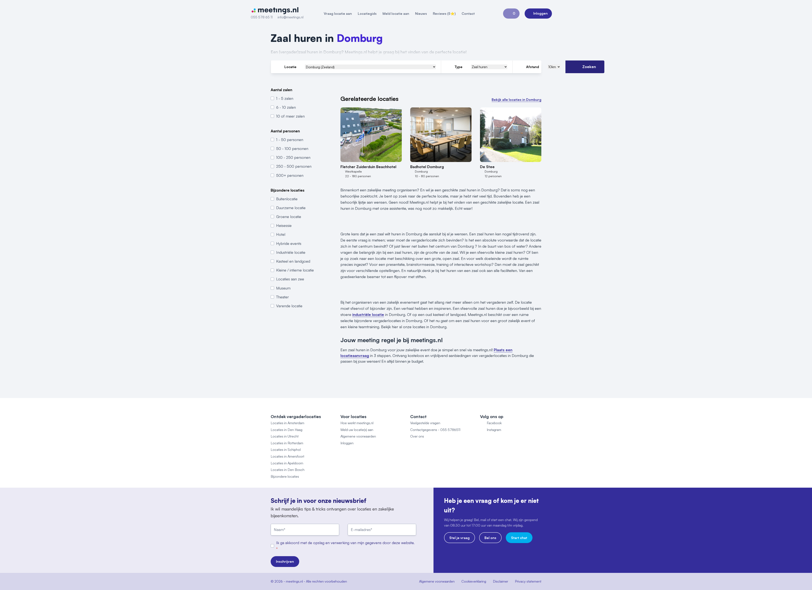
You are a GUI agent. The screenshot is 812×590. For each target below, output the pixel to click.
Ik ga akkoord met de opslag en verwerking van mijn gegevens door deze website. (345, 542)
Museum (283, 287)
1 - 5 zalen (284, 98)
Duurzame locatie (291, 207)
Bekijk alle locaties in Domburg (516, 99)
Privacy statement (528, 581)
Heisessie (284, 225)
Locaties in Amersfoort (287, 456)
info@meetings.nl (290, 17)
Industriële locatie (290, 252)
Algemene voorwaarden (358, 436)
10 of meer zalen (290, 116)
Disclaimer (500, 581)
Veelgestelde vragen (425, 423)
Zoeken (589, 66)
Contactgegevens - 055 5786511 (435, 430)
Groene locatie (288, 216)
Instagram (494, 430)
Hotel (280, 234)
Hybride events (288, 243)
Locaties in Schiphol (286, 449)
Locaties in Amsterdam (287, 423)
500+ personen (289, 175)
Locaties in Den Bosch (287, 470)
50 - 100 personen (292, 148)
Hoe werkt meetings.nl (356, 423)
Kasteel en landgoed (293, 261)
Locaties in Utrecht (285, 436)
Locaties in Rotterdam (287, 443)
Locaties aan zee (290, 279)
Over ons (417, 436)
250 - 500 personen (293, 166)
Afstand (532, 67)
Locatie (290, 67)
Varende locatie (289, 305)
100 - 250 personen (293, 157)
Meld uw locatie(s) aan (356, 430)
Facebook (494, 423)
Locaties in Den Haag (286, 430)
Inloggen (347, 443)
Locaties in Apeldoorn (287, 463)
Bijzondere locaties (285, 476)
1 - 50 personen (289, 139)
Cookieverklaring (473, 581)
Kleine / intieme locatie (295, 270)
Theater (282, 297)
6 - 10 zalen (286, 107)
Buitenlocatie (287, 198)
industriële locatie (368, 314)
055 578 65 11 (262, 17)
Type (458, 67)
